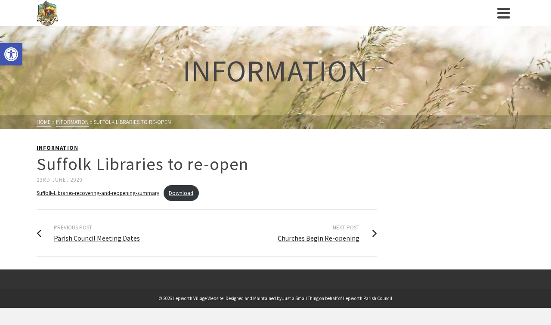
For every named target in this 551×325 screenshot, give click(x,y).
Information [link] (57, 148)
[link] (11, 54)
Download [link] (181, 192)
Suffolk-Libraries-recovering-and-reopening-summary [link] (98, 192)
